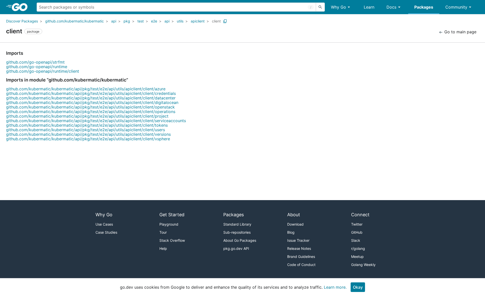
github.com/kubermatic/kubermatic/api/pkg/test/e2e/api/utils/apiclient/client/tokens (87, 125)
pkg (127, 21)
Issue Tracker (298, 240)
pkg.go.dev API (236, 248)
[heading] (21, 7)
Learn (369, 7)
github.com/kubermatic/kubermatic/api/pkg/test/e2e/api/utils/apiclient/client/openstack (90, 107)
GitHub (356, 232)
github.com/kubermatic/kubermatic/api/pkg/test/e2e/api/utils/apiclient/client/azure (85, 88)
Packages (423, 7)
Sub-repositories (237, 232)
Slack (355, 240)
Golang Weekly (363, 264)
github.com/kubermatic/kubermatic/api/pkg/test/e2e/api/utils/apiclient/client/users (85, 129)
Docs (391, 7)
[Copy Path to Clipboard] (225, 21)
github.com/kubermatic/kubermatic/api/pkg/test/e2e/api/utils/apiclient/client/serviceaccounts (96, 120)
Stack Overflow (172, 240)
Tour (163, 232)
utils (180, 21)
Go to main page (459, 31)
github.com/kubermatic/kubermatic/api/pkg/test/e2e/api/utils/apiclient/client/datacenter (91, 97)
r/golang (358, 248)
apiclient (198, 21)
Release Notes (299, 248)
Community (456, 7)
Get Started (171, 214)
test (140, 21)
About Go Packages (239, 240)
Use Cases (104, 224)
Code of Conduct (301, 264)
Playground (168, 224)
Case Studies (106, 232)
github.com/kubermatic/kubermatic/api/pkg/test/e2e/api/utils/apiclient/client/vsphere (88, 138)
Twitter (356, 224)
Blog (291, 232)
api (113, 21)
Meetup (357, 256)
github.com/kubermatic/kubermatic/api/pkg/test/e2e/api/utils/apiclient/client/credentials (91, 93)
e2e (154, 21)
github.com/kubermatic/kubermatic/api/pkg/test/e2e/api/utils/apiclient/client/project (87, 116)
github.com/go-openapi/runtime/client (42, 71)
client (216, 21)
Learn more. (335, 287)
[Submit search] (320, 7)
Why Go (338, 7)
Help (163, 248)
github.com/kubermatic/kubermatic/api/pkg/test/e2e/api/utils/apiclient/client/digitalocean (92, 102)
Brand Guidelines (301, 256)
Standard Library (237, 224)
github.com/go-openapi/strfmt (35, 62)
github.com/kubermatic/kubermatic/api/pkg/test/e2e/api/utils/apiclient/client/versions (88, 134)
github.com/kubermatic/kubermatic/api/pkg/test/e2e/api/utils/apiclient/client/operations (90, 111)
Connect (360, 214)
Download (295, 224)
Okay (358, 287)
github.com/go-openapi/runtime (36, 66)
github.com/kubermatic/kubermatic (74, 21)
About (293, 214)
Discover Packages (22, 21)
